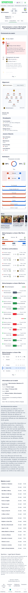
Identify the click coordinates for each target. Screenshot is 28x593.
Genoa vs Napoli (5, 497)
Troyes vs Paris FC (6, 510)
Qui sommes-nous (4, 586)
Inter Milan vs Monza (6, 490)
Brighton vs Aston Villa (7, 521)
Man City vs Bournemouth (7, 524)
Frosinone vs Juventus (7, 545)
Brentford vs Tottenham (7, 483)
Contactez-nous (9, 585)
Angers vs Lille (5, 528)
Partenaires (23, 584)
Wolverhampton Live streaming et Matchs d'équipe (12, 398)
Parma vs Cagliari (6, 500)
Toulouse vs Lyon (5, 504)
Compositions (12, 20)
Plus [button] (13, 76)
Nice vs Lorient (5, 507)
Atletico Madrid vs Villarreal (8, 531)
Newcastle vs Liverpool (7, 538)
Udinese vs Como (5, 487)
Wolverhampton (5, 239)
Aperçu (6, 20)
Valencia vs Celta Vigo (7, 494)
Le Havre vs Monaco (6, 534)
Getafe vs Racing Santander (8, 548)
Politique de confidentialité (17, 585)
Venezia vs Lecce (5, 541)
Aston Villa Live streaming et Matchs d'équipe (13, 401)
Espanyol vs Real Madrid (7, 518)
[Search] (15, 2)
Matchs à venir (5, 481)
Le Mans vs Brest (5, 514)
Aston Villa (23, 239)
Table (22, 20)
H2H (18, 20)
